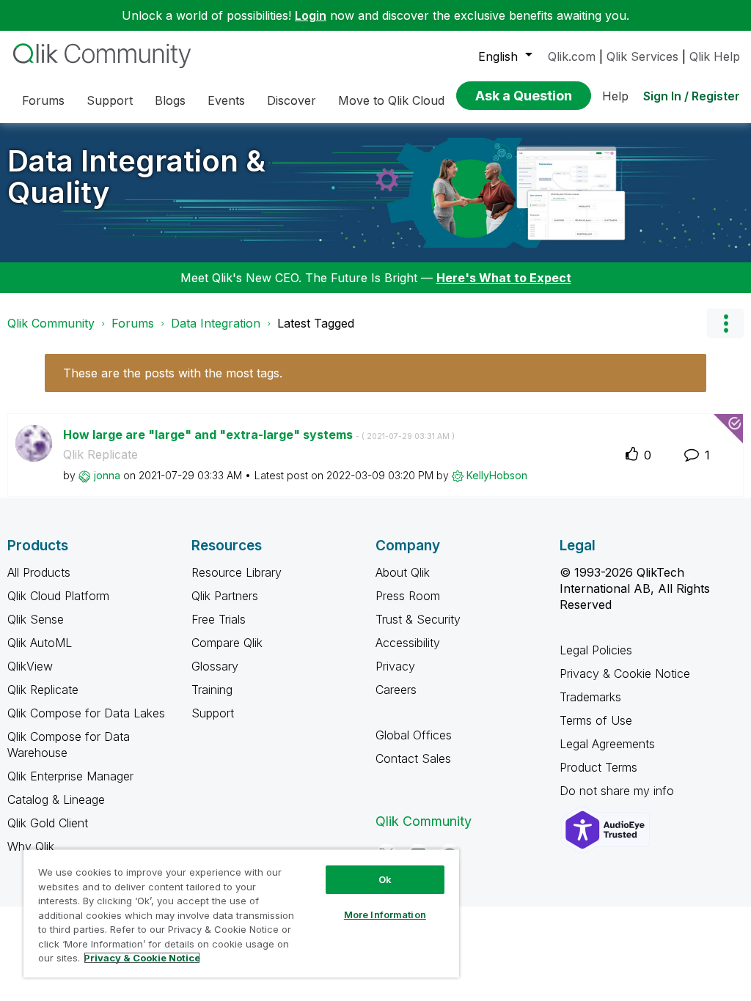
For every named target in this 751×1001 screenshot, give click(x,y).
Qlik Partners (224, 595)
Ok (385, 879)
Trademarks (590, 697)
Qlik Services (642, 56)
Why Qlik (30, 846)
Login (310, 15)
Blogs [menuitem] (170, 100)
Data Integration (215, 323)
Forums (132, 323)
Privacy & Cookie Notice (625, 673)
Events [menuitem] (226, 100)
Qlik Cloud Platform (58, 595)
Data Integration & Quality (136, 176)
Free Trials (218, 619)
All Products (38, 572)
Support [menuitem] (110, 100)
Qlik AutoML (39, 642)
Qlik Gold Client (47, 823)
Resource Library (236, 572)
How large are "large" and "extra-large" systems (259, 434)
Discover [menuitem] (291, 100)
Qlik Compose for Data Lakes (86, 713)
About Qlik (403, 572)
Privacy (395, 666)
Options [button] (725, 323)
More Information (385, 914)
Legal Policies (596, 650)
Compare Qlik (227, 642)
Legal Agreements (607, 743)
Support (212, 713)
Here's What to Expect (503, 277)
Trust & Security (418, 619)
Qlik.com (572, 56)
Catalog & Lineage (56, 799)
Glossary (214, 666)
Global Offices (414, 735)
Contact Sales (413, 758)
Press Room (408, 595)
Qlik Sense (35, 619)
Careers (396, 689)
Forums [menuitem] (43, 100)
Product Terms (598, 767)
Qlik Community (51, 323)
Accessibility (408, 642)
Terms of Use (596, 720)
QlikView (30, 666)
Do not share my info (619, 790)
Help (615, 96)
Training (211, 689)
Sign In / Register (691, 96)
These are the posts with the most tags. (172, 373)
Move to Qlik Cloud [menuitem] (391, 100)
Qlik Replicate (100, 454)
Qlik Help (714, 56)
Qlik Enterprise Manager (70, 776)
